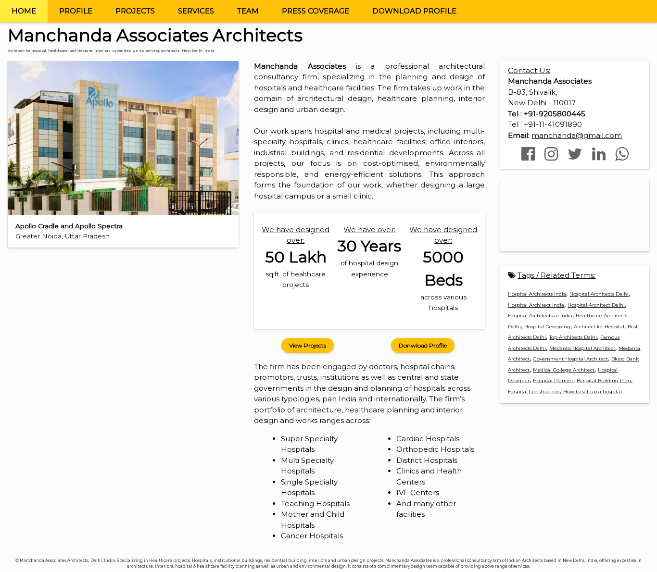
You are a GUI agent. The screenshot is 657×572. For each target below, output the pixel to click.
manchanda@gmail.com (576, 135)
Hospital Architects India (537, 294)
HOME (24, 10)
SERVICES (196, 10)
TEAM (248, 10)
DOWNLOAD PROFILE (414, 10)
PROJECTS (135, 10)
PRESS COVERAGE (315, 10)
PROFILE (75, 10)
